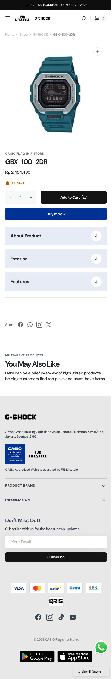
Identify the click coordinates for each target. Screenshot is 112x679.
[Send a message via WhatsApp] (97, 647)
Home (9, 34)
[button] (8, 18)
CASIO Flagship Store (59, 645)
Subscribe (54, 562)
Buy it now (54, 214)
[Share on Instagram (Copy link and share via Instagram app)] (39, 325)
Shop (23, 34)
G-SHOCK (40, 34)
